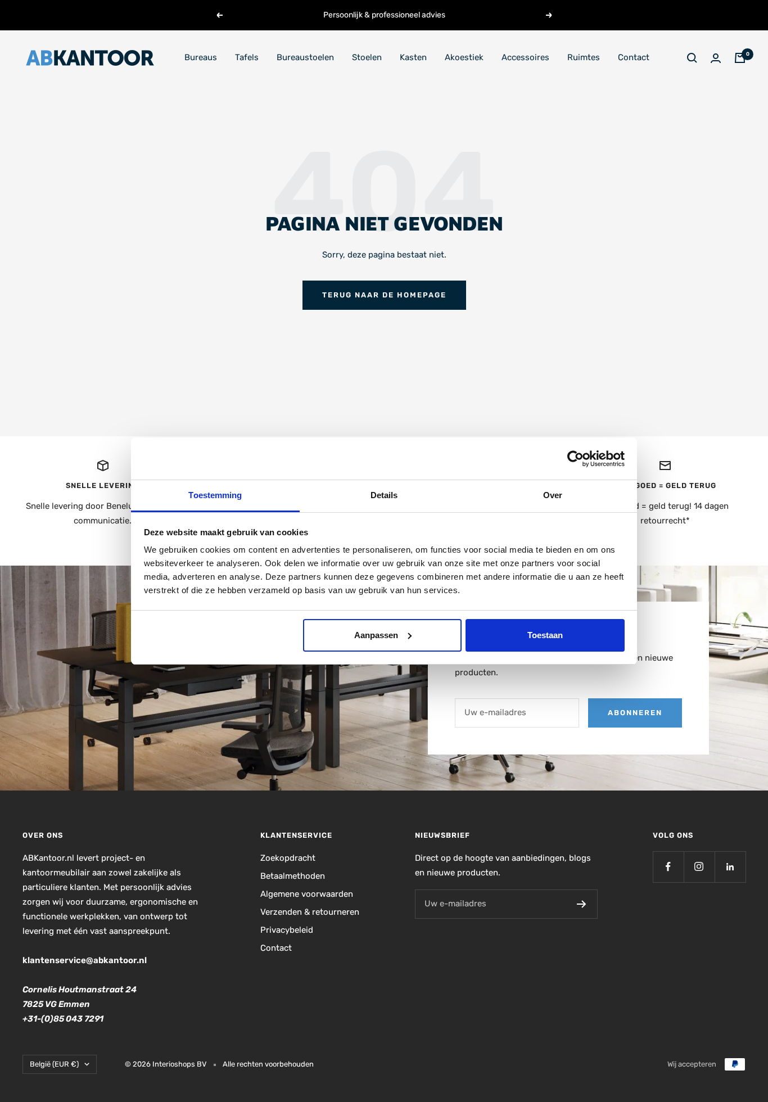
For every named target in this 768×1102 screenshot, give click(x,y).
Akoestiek (464, 57)
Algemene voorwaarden (306, 894)
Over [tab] (552, 495)
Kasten (413, 57)
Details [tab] (384, 495)
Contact (633, 57)
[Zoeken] (692, 58)
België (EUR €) (54, 1064)
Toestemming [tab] (215, 495)
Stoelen (367, 57)
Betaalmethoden (292, 876)
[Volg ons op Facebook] (668, 866)
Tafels (247, 57)
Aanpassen (376, 635)
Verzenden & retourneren (309, 912)
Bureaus (200, 57)
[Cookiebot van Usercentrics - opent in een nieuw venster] (575, 458)
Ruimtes (583, 57)
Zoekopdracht (287, 858)
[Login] (716, 58)
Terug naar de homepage (384, 295)
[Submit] (581, 904)
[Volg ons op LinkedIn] (730, 866)
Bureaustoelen (305, 57)
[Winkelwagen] (740, 58)
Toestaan (545, 635)
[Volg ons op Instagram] (699, 866)
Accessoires (525, 57)
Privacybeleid (286, 930)
